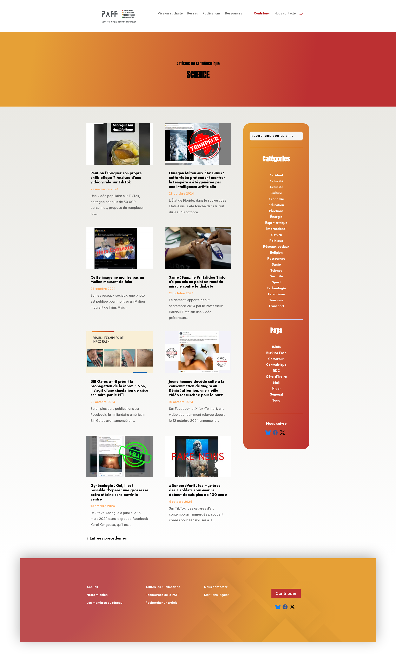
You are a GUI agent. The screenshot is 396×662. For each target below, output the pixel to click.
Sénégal (276, 394)
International (276, 228)
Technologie (276, 288)
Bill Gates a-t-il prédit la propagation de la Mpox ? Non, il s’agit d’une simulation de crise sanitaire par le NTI (119, 388)
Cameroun (276, 359)
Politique (276, 240)
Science (276, 270)
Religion (276, 252)
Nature (276, 234)
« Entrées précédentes (107, 538)
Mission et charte (170, 13)
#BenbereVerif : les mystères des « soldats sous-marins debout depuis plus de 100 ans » (198, 490)
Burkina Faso (276, 353)
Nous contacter (286, 13)
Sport (276, 282)
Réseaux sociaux (276, 246)
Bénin (276, 347)
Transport (276, 306)
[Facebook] (275, 432)
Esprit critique (276, 222)
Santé (276, 264)
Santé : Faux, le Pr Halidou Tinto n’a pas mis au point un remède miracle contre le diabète (197, 282)
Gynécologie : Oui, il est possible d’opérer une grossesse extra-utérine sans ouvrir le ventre (119, 492)
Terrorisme (276, 294)
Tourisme (276, 300)
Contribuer (262, 13)
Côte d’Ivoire (276, 376)
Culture (276, 193)
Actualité (276, 181)
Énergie (276, 216)
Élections (276, 211)
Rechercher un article (161, 602)
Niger (276, 388)
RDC (276, 370)
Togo (276, 400)
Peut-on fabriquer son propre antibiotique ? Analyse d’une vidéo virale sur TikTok (116, 177)
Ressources (233, 13)
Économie (276, 199)
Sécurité (276, 276)
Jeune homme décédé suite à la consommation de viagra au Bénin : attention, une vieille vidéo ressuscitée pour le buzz (196, 388)
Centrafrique (276, 364)
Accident (276, 175)
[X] (282, 432)
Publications (212, 13)
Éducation (276, 205)
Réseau (192, 13)
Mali (276, 382)
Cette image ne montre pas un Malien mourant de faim (117, 280)
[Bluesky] (268, 432)
